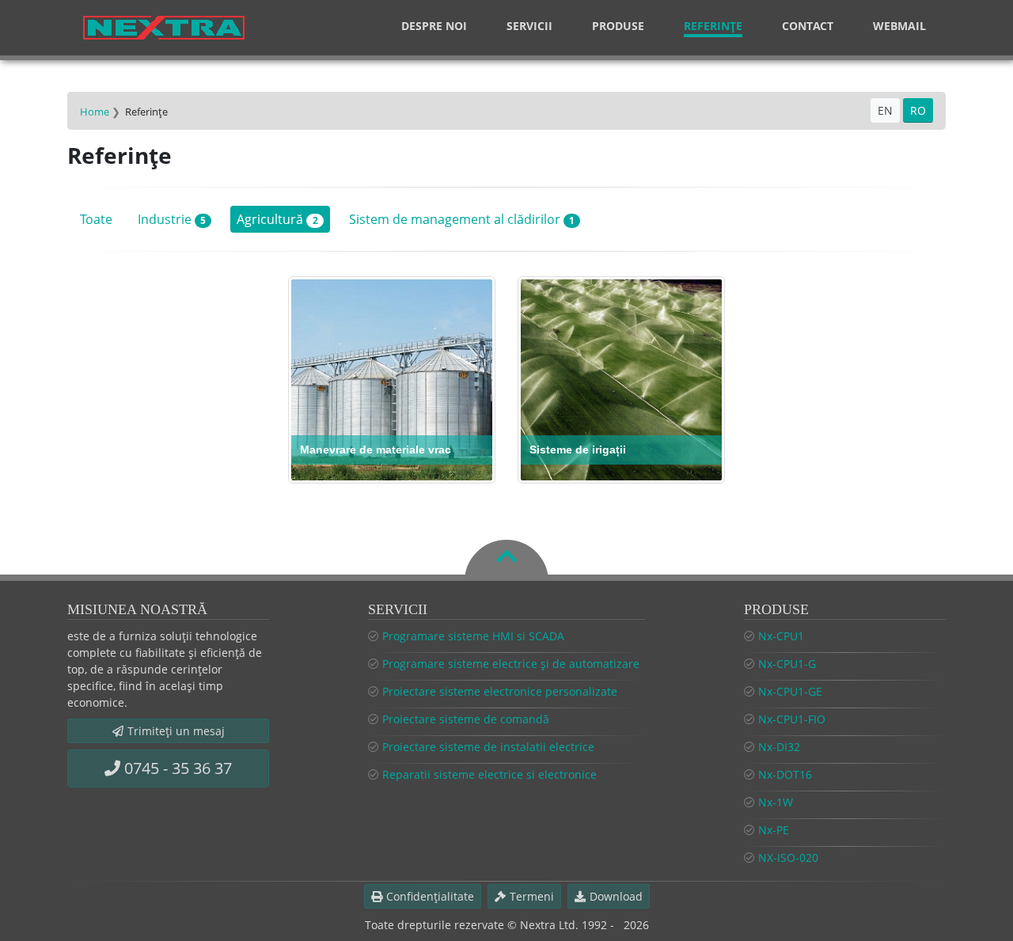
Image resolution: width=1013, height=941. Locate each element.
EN (885, 110)
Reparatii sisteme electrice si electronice (489, 774)
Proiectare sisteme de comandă (465, 719)
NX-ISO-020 (788, 857)
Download (616, 896)
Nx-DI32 (779, 746)
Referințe (713, 25)
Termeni (532, 896)
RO (918, 110)
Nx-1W (775, 802)
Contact (807, 25)
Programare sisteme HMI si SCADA (473, 635)
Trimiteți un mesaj (176, 730)
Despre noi (434, 25)
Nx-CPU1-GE (790, 691)
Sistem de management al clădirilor (462, 219)
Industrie (172, 219)
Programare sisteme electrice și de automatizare (510, 663)
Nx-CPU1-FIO (791, 719)
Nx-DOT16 (785, 774)
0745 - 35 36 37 (178, 768)
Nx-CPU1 (781, 635)
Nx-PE (773, 829)
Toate (96, 219)
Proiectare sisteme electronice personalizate (499, 691)
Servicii (529, 25)
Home (94, 111)
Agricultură (277, 219)
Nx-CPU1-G (787, 663)
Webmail (899, 25)
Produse (618, 25)
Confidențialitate (430, 896)
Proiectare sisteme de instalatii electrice (488, 746)
